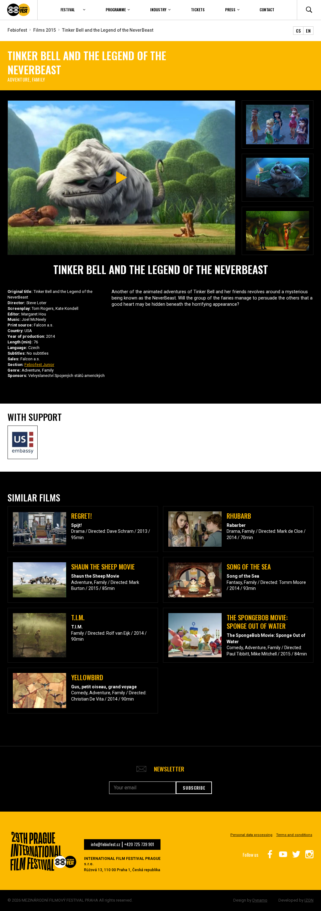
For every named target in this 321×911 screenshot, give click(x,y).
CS (298, 30)
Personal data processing (251, 835)
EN (308, 30)
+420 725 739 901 (139, 844)
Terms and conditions (294, 835)
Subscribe (194, 788)
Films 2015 (44, 30)
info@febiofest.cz (105, 844)
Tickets (198, 9)
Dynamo (259, 900)
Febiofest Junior (39, 364)
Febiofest (17, 30)
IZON (308, 900)
